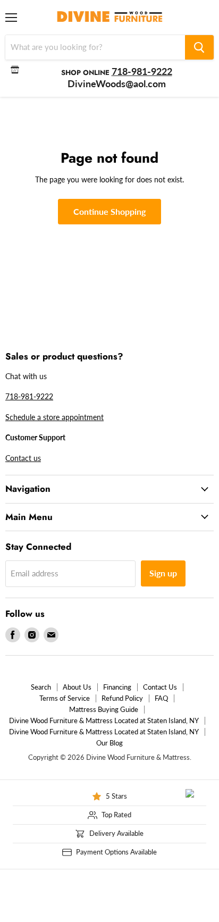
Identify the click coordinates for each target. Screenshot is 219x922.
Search (41, 687)
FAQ (161, 698)
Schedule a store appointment (54, 417)
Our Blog (109, 743)
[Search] (199, 47)
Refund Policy (122, 698)
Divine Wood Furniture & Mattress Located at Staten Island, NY (104, 720)
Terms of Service (64, 698)
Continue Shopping (109, 211)
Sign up (163, 573)
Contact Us (160, 687)
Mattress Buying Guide (103, 709)
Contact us (23, 458)
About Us (77, 687)
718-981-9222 (29, 396)
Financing (117, 687)
